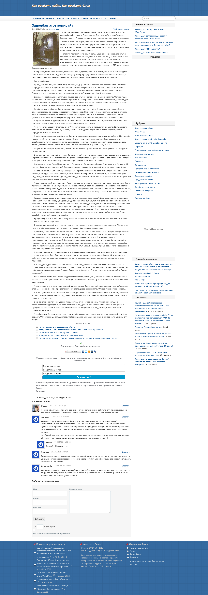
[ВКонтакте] (83, 351)
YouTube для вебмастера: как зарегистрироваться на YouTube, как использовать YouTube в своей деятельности (54, 552)
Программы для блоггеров (147, 168)
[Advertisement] (154, 90)
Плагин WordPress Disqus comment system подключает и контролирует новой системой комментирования (53, 563)
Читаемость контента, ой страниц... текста (58, 332)
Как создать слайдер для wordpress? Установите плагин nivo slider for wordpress (152, 362)
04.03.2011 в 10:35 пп (60, 417)
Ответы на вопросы (144, 191)
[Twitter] (86, 351)
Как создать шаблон (144, 176)
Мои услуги (99, 18)
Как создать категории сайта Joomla (151, 52)
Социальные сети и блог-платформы (152, 150)
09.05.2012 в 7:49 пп (63, 466)
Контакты (86, 18)
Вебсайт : (37, 507)
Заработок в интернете (145, 187)
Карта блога (72, 18)
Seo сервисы (141, 157)
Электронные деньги (144, 154)
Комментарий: (76, 489)
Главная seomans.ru (43, 18)
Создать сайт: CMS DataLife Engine (151, 143)
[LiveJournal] (95, 351)
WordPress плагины (144, 135)
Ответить (125, 406)
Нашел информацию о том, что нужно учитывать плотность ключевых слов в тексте (78, 338)
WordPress (140, 132)
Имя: (35, 489)
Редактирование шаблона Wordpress (54, 579)
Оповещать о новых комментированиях (51, 533)
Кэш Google (140, 280)
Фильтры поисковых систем (147, 183)
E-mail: (36, 498)
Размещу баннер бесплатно (148, 327)
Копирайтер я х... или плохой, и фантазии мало (61, 335)
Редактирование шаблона (147, 172)
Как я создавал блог (144, 128)
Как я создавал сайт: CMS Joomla (150, 139)
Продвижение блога (144, 180)
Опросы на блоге (143, 198)
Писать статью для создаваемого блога (57, 327)
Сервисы (139, 161)
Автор (60, 18)
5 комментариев (122, 29)
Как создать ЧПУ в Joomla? (147, 49)
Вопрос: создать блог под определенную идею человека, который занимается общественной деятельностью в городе (154, 267)
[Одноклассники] (89, 351)
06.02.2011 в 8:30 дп (58, 406)
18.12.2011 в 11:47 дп (59, 452)
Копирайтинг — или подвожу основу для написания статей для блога (71, 330)
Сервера (139, 146)
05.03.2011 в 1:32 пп (62, 442)
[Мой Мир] (92, 351)
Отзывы (111, 18)
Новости (138, 194)
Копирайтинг (54, 29)
